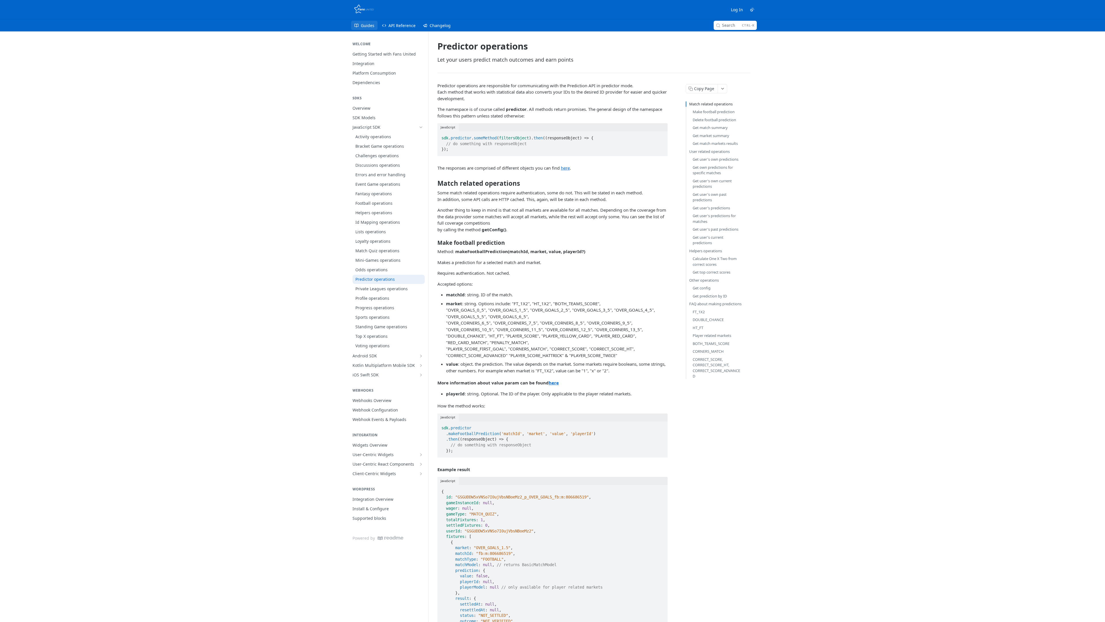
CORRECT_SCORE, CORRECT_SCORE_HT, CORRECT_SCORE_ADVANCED (716, 368)
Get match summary (710, 127)
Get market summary (711, 135)
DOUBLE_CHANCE (708, 319)
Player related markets (712, 335)
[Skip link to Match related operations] (433, 183)
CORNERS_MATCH (708, 351)
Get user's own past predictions (710, 197)
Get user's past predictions (715, 229)
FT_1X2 (699, 311)
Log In (737, 9)
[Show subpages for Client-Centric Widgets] (421, 473)
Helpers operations (705, 250)
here (565, 168)
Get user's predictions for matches (714, 218)
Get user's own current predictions (712, 183)
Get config (701, 288)
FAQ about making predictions (715, 303)
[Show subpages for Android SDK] (421, 356)
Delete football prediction (714, 119)
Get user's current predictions (708, 240)
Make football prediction (714, 111)
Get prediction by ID (710, 296)
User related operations (709, 151)
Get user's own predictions (715, 159)
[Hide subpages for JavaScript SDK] (421, 127)
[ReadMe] (390, 538)
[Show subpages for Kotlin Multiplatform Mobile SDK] (421, 365)
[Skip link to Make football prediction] (433, 242)
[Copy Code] (660, 136)
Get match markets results (715, 143)
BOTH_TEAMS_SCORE (711, 343)
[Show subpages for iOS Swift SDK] (421, 375)
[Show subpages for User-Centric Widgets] (421, 454)
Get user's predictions (711, 208)
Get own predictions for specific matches (713, 170)
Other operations (704, 280)
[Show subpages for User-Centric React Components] (421, 464)
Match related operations (711, 104)
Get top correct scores (711, 272)
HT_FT (698, 327)
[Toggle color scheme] (752, 9)
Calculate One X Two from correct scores (715, 261)
